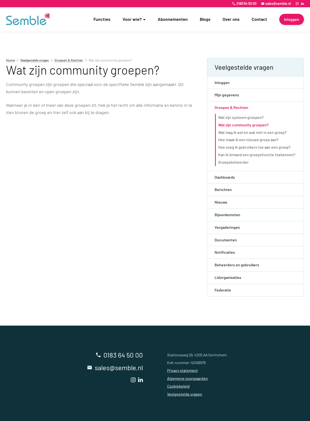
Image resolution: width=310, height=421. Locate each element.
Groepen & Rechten (68, 60)
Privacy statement (182, 370)
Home (10, 60)
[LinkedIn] (302, 3)
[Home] (28, 19)
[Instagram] (297, 3)
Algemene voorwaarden (187, 378)
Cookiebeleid (178, 386)
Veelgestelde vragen (34, 60)
